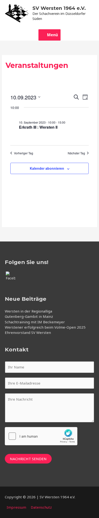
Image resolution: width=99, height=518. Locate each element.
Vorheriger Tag (23, 153)
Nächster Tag (76, 153)
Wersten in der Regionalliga (28, 311)
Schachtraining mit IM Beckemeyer (35, 321)
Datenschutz (41, 507)
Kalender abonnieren (47, 168)
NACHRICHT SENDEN (28, 458)
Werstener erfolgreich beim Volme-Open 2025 (45, 327)
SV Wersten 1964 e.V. (59, 8)
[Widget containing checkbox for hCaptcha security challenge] (41, 436)
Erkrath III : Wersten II (38, 127)
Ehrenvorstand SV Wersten (28, 332)
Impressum (16, 507)
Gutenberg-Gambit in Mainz (29, 316)
